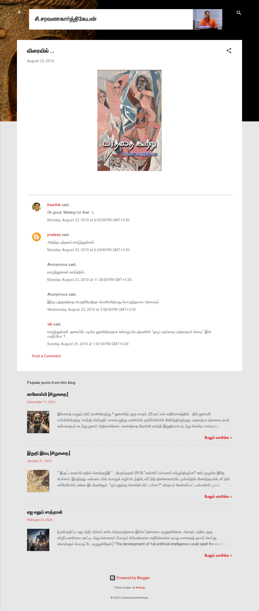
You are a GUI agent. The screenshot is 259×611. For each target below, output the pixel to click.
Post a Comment (46, 356)
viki (49, 324)
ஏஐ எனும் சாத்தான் (44, 512)
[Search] (239, 13)
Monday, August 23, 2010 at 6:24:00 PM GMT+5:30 (88, 250)
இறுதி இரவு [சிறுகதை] (48, 453)
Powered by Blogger (133, 578)
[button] (229, 51)
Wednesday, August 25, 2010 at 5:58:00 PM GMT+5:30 (91, 309)
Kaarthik (54, 205)
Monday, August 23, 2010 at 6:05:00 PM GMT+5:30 (88, 220)
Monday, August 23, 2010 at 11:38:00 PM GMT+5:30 (89, 279)
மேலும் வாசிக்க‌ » (218, 437)
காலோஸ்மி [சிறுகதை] (47, 394)
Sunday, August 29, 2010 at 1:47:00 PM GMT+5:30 (87, 344)
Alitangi (140, 587)
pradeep (54, 234)
